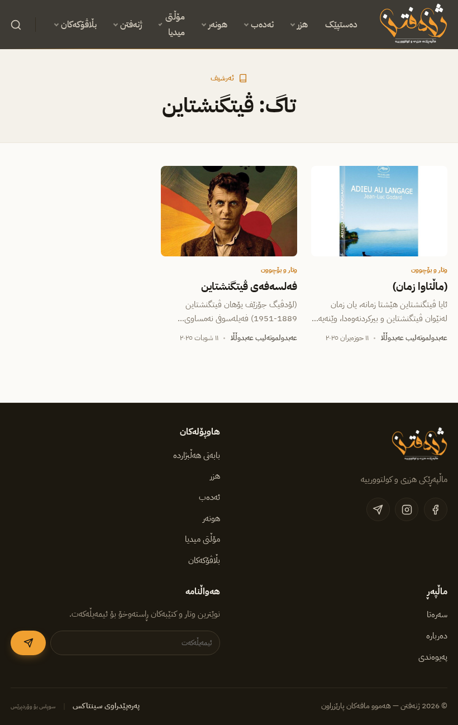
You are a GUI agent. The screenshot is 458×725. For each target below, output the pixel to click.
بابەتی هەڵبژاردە (196, 455)
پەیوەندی (432, 657)
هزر (302, 24)
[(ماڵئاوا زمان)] (379, 211)
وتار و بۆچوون (429, 270)
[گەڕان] (15, 24)
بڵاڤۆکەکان (79, 24)
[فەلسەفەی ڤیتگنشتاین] (229, 211)
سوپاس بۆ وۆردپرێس (33, 706)
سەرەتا (437, 614)
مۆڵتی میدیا (175, 24)
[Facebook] (435, 509)
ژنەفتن (131, 24)
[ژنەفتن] (411, 24)
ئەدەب (262, 24)
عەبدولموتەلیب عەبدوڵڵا (414, 337)
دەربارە (436, 635)
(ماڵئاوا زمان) (420, 286)
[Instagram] (406, 509)
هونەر (217, 24)
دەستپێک (341, 24)
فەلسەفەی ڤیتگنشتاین (249, 286)
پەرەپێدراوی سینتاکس (106, 706)
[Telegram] (378, 509)
